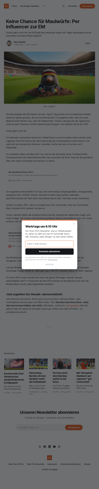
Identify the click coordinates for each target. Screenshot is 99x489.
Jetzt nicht (50, 264)
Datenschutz (52, 260)
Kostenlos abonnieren (49, 251)
